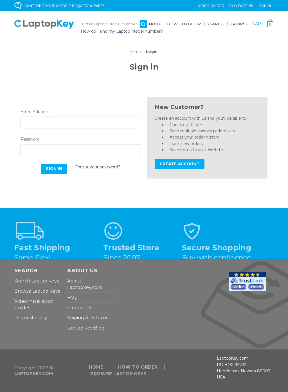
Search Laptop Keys (36, 281)
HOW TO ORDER (138, 367)
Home (155, 24)
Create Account (180, 164)
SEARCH (215, 24)
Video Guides (211, 6)
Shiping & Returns (87, 317)
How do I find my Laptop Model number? (122, 31)
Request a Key (30, 317)
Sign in (264, 6)
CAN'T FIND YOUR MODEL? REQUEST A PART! (64, 6)
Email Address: (35, 111)
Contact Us (241, 6)
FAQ (72, 297)
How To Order (184, 24)
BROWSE (239, 24)
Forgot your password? (97, 167)
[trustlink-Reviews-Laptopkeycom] (247, 281)
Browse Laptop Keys (37, 291)
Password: (30, 139)
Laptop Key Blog (86, 328)
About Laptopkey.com (84, 284)
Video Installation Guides (33, 304)
